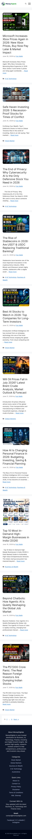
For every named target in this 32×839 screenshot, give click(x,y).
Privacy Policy (16, 787)
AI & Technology (11, 79)
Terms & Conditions (16, 792)
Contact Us (16, 783)
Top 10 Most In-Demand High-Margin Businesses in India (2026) (16, 535)
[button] (25, 3)
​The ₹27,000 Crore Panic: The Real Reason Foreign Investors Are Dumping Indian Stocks (14, 675)
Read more (14, 135)
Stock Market (9, 141)
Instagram (16, 822)
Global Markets (10, 419)
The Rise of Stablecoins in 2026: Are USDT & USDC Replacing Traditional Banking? (16, 244)
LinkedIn (21, 820)
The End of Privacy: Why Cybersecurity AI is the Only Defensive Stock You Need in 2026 (15, 176)
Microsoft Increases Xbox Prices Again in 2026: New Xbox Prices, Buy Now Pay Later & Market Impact (15, 44)
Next (16, 719)
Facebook (10, 820)
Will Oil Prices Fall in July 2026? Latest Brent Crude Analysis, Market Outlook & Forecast (15, 386)
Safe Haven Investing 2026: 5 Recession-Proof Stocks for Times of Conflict (16, 112)
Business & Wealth (11, 567)
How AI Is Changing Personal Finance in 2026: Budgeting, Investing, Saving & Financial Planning (15, 457)
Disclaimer (16, 789)
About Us (16, 781)
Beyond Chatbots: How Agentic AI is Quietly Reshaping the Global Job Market (14, 605)
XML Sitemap (16, 795)
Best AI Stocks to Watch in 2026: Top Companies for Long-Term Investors (16, 316)
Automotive (16, 772)
